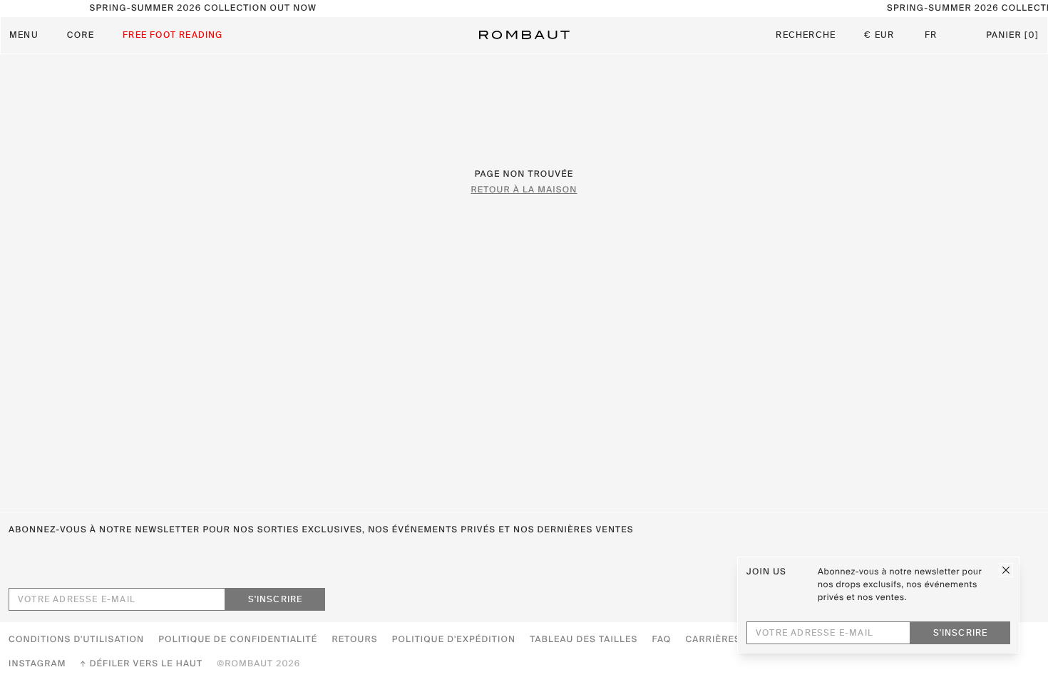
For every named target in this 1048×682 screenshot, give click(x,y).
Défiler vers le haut (146, 664)
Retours (354, 640)
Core (80, 35)
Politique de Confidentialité (237, 640)
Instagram (37, 664)
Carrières (713, 640)
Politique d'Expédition (453, 640)
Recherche (806, 35)
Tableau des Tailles (583, 640)
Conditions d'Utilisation (76, 640)
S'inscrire (275, 600)
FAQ (661, 640)
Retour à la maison (524, 190)
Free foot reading (172, 35)
